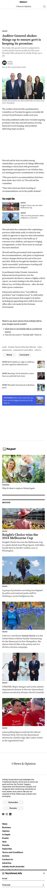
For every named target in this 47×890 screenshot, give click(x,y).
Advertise (6, 863)
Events (5, 838)
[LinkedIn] (10, 814)
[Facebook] (3, 814)
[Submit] (42, 885)
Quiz (4, 842)
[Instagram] (7, 814)
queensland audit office (23, 350)
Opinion (6, 831)
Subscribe (13, 802)
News (4, 824)
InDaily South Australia (13, 866)
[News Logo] (23, 6)
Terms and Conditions (12, 852)
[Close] (44, 873)
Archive (5, 856)
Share (9, 355)
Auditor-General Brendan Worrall (22, 347)
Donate (13, 808)
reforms (37, 350)
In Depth (6, 834)
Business (6, 827)
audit (4, 347)
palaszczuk (7, 350)
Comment (24, 355)
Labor (39, 347)
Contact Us (7, 859)
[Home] (23, 2)
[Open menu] (44, 6)
